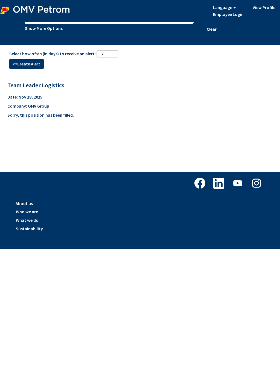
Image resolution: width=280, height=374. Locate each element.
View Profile (264, 7)
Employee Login (228, 14)
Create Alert (28, 64)
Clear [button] (212, 29)
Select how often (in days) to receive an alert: (52, 53)
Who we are (27, 211)
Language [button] (223, 7)
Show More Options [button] (44, 28)
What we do (27, 220)
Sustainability (29, 228)
